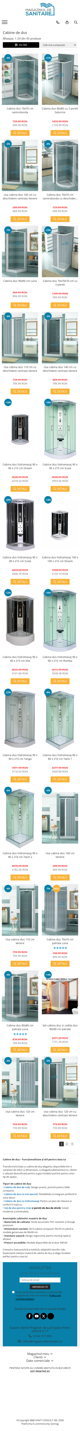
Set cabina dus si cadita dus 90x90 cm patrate (60, 1027)
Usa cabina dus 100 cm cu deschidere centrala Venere (20, 196)
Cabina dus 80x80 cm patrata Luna (20, 1027)
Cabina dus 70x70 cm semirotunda (20, 110)
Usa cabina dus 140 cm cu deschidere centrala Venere (60, 369)
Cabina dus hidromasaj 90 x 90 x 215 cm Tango (20, 757)
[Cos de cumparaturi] (67, 22)
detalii (22, 133)
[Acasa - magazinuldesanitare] (40, 9)
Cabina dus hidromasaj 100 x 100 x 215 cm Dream (60, 559)
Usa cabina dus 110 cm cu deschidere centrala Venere (20, 369)
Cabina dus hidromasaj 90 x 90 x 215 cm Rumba (60, 658)
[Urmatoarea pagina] (72, 1144)
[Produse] (5, 23)
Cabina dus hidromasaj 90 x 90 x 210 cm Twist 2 (20, 855)
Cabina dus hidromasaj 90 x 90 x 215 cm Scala (60, 466)
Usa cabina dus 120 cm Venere (20, 1113)
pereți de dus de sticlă (47, 1208)
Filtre (22, 45)
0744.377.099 (42, 1336)
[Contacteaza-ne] (58, 22)
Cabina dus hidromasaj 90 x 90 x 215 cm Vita (20, 658)
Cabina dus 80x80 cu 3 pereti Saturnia (60, 110)
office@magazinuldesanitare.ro (42, 1341)
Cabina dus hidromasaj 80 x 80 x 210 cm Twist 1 (60, 757)
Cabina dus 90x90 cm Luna (20, 281)
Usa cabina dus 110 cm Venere (20, 941)
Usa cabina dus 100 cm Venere (60, 855)
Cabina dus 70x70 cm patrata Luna (60, 941)
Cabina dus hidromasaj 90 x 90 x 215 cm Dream (20, 466)
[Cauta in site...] (76, 22)
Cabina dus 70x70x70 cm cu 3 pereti (60, 282)
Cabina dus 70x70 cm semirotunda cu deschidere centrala (60, 196)
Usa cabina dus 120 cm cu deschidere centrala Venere (60, 1113)
